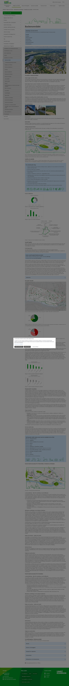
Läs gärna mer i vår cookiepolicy (18, 344)
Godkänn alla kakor (27, 346)
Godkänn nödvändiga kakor (18, 346)
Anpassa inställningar (35, 346)
